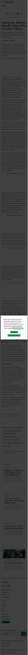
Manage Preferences (14, 335)
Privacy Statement (18, 328)
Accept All (14, 332)
